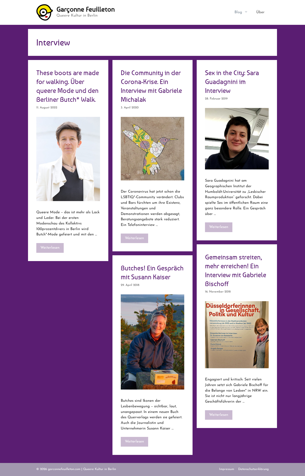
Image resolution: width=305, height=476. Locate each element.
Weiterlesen (50, 247)
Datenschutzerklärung (253, 469)
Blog (238, 12)
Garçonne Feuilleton (85, 9)
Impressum (226, 469)
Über (260, 12)
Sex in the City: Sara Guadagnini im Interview (232, 81)
